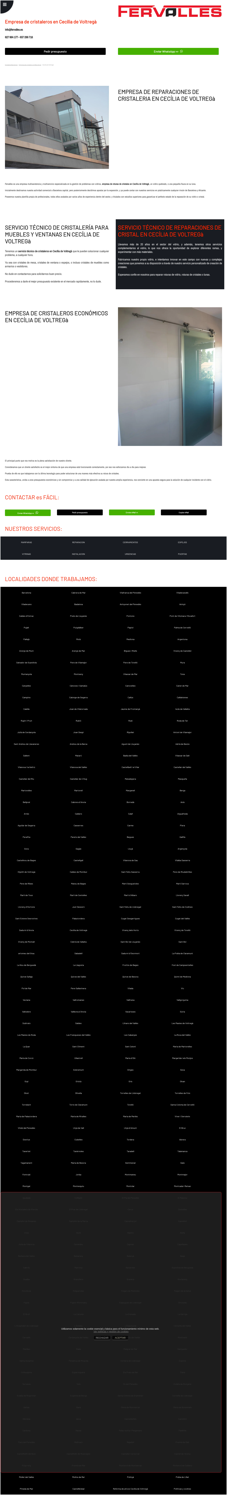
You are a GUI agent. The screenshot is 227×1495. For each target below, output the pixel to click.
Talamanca (182, 1151)
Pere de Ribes (26, 883)
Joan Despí (78, 732)
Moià (78, 639)
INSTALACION (78, 554)
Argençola (182, 848)
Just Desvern (78, 907)
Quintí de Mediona (182, 976)
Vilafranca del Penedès (130, 592)
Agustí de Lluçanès (130, 744)
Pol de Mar (26, 988)
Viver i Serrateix (182, 1116)
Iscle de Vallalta (182, 709)
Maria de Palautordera (26, 1116)
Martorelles (26, 790)
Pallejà (26, 639)
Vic (182, 988)
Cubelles (78, 1139)
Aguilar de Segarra (26, 825)
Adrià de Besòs (182, 744)
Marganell (130, 790)
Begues (130, 837)
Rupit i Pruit (26, 720)
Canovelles (130, 685)
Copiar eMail (184, 512)
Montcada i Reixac (182, 1186)
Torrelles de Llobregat (130, 1093)
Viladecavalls (182, 592)
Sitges (130, 1069)
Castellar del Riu (26, 779)
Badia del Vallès (130, 755)
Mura (182, 662)
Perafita (26, 837)
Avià (182, 802)
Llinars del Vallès (130, 1023)
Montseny (78, 674)
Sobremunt (78, 1069)
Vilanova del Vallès (78, 767)
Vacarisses (130, 1011)
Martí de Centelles (78, 895)
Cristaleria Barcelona (11, 65)
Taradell (130, 1151)
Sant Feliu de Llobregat (130, 907)
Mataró (78, 755)
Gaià (182, 1163)
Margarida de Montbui (26, 1069)
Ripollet (130, 732)
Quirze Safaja (26, 976)
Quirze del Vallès (78, 976)
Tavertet (26, 1151)
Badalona (78, 604)
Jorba (78, 1174)
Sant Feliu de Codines (182, 907)
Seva (182, 1069)
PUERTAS (182, 554)
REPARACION (78, 542)
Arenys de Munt (26, 650)
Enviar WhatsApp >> (166, 51)
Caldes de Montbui (78, 872)
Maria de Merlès (130, 1116)
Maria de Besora (78, 1163)
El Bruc (182, 1128)
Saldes (78, 1023)
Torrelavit (26, 1104)
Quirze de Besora (130, 976)
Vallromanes (78, 1000)
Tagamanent (26, 1163)
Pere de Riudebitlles (182, 872)
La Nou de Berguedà (26, 965)
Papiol (130, 627)
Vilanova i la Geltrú (26, 767)
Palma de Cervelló (182, 627)
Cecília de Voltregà (78, 930)
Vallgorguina (182, 1000)
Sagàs (78, 848)
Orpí (26, 1081)
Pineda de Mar (26, 1488)
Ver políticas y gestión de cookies (111, 1331)
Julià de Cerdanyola (26, 732)
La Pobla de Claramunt (182, 953)
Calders (78, 813)
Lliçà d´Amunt (130, 1128)
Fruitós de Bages (130, 965)
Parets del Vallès (78, 837)
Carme (130, 825)
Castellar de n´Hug (78, 779)
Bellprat (26, 802)
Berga (182, 790)
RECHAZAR (102, 1337)
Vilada (130, 988)
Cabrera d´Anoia (78, 802)
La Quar (26, 1046)
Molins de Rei (78, 1477)
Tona (182, 674)
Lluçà (130, 848)
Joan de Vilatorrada (78, 709)
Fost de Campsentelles (182, 965)
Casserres (78, 825)
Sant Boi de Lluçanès (130, 941)
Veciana (26, 1000)
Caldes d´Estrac (26, 616)
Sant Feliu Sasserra (130, 872)
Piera (182, 825)
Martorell (78, 790)
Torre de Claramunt (78, 1104)
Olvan (182, 1081)
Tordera (130, 1139)
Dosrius (26, 1139)
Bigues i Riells (130, 650)
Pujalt (26, 627)
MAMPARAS (26, 542)
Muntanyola (26, 674)
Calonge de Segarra (78, 697)
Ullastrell (78, 1058)
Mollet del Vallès (26, 1477)
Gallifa (182, 837)
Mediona (130, 639)
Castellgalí (78, 860)
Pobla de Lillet (182, 1477)
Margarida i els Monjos (182, 1058)
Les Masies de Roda (26, 1035)
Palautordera (78, 918)
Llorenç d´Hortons (26, 907)
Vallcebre (26, 1011)
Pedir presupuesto (55, 51)
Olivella (78, 1093)
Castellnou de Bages (26, 860)
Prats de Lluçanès (78, 616)
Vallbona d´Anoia (78, 1011)
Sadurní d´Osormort (130, 953)
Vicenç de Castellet (182, 650)
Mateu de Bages (78, 883)
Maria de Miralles (78, 1116)
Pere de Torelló (130, 662)
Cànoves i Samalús (78, 685)
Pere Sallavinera (78, 988)
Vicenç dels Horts (130, 930)
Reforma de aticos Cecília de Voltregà (130, 1488)
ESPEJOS (182, 542)
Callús (130, 697)
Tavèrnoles (78, 1151)
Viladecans (26, 604)
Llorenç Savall (182, 895)
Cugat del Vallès (182, 918)
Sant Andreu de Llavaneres (26, 744)
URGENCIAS (130, 554)
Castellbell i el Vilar (130, 767)
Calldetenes (182, 697)
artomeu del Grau (26, 953)
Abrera (182, 1139)
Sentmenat (130, 1163)
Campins (26, 697)
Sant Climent (78, 1046)
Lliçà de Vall (78, 1128)
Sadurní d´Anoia (26, 930)
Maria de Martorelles (182, 1046)
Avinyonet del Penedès (130, 604)
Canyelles (26, 685)
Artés (26, 813)
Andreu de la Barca (78, 744)
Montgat (26, 1186)
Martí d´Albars (130, 895)
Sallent (26, 755)
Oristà (78, 1081)
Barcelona (26, 592)
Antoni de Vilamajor (182, 732)
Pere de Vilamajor (78, 662)
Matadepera (130, 779)
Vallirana (130, 1000)
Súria (182, 1011)
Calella (26, 709)
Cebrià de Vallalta (78, 941)
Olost (26, 1093)
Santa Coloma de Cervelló (182, 1104)
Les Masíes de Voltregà (182, 1023)
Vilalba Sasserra (182, 860)
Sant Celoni (130, 1046)
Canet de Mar (182, 685)
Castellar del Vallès (182, 767)
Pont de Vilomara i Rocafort (182, 616)
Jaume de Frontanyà (130, 709)
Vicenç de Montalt (26, 941)
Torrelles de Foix (182, 1093)
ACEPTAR (120, 1337)
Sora (26, 848)
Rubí (130, 720)
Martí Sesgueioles (130, 883)
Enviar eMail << (132, 512)
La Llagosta (78, 965)
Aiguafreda (182, 813)
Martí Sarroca (182, 883)
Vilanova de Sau (130, 860)
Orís (130, 1081)
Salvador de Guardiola (26, 662)
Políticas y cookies (182, 1488)
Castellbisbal (78, 1488)
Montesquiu (78, 1186)
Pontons (130, 616)
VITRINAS (26, 554)
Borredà (130, 802)
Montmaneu (130, 1174)
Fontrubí (26, 1174)
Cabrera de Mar (78, 592)
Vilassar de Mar (130, 674)
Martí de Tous (26, 895)
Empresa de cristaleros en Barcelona (30, 65)
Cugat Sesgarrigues (130, 918)
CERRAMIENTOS (130, 542)
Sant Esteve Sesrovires (26, 918)
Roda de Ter (182, 720)
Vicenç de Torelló (182, 930)
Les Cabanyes (130, 1035)
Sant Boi (182, 941)
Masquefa (182, 779)
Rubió (78, 720)
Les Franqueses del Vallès (78, 1035)
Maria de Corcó (26, 1058)
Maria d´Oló (130, 1058)
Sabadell (78, 953)
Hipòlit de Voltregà (26, 872)
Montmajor (182, 1174)
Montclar (130, 1186)
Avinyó (182, 604)
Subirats (26, 1023)
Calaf (130, 813)
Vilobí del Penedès (26, 1128)
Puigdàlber (78, 627)
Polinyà (130, 1477)
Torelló (130, 1104)
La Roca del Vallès (182, 1035)
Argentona (182, 639)
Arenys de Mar (78, 650)
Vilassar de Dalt (182, 755)
